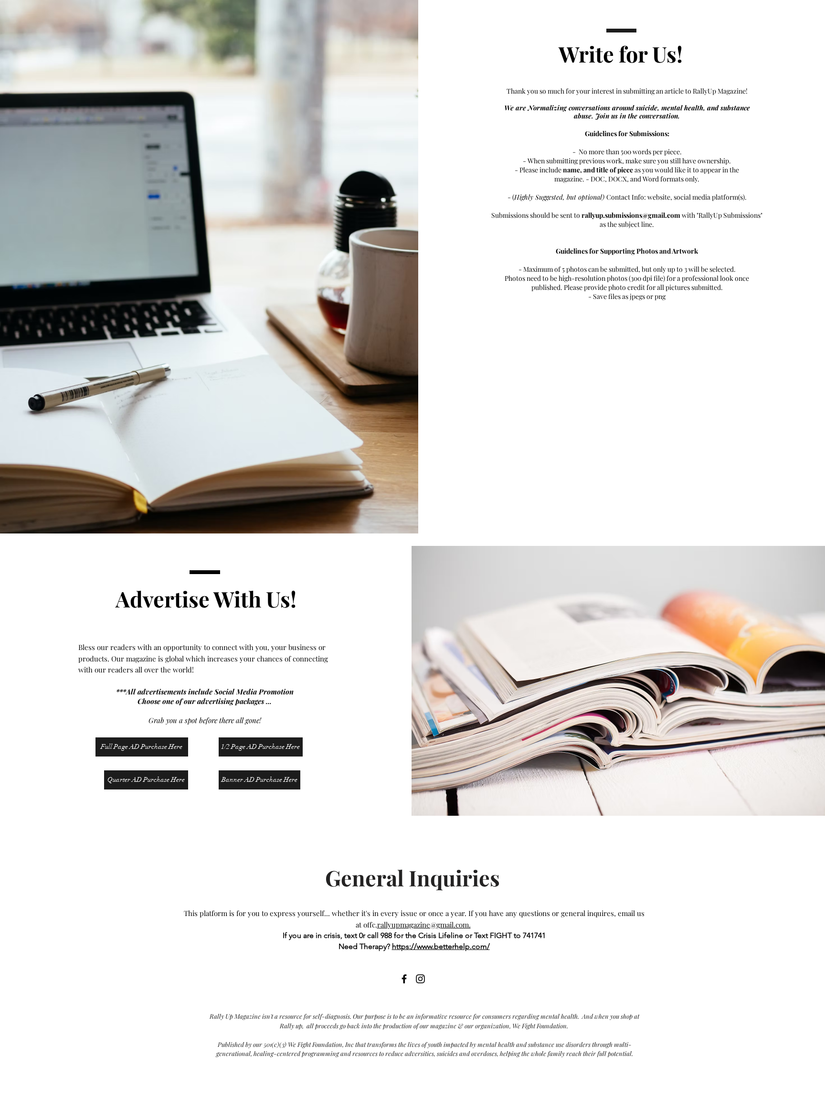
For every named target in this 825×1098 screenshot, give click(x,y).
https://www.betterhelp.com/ (441, 946)
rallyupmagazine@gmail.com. (424, 924)
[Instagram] (420, 979)
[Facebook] (404, 979)
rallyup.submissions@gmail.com (631, 215)
